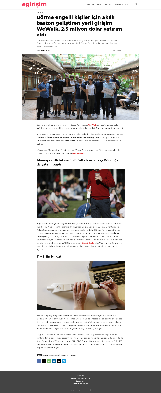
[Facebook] (39, 361)
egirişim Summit (122, 4)
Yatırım (40, 12)
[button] (136, 4)
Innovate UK (64, 355)
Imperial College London (51, 355)
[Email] (59, 361)
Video (99, 4)
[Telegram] (64, 361)
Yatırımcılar (89, 4)
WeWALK (73, 355)
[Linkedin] (54, 361)
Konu (107, 4)
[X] (44, 361)
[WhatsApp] (49, 361)
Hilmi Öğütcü (45, 50)
